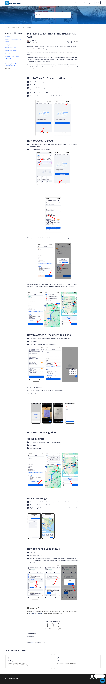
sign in (32, 642)
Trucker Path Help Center (12, 27)
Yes (50, 625)
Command (28, 27)
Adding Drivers (9, 45)
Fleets (79, 3)
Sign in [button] (97, 3)
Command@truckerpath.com (35, 613)
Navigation (66, 3)
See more (7, 68)
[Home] (13, 3)
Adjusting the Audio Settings (13, 39)
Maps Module (9, 53)
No (56, 625)
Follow (76, 41)
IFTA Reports (8, 42)
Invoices (7, 36)
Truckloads (73, 3)
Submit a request (87, 3)
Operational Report (10, 48)
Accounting (8, 61)
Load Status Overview (11, 50)
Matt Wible (34, 40)
